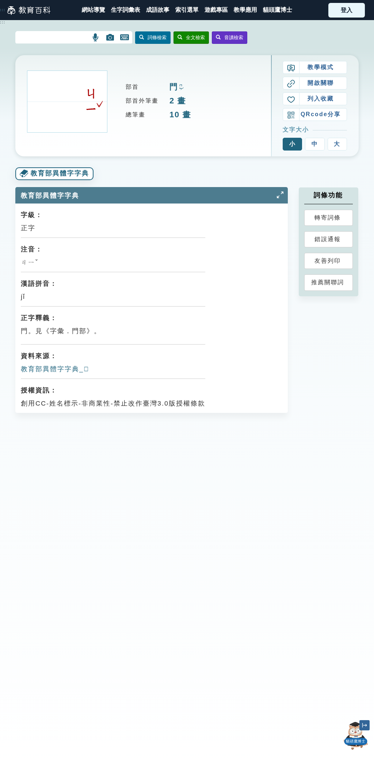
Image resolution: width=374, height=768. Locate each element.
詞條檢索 (157, 37)
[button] (187, 10)
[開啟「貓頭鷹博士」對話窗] (356, 736)
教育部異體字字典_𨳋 (55, 369)
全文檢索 (195, 37)
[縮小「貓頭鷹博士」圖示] (364, 725)
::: (2, 10)
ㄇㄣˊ (180, 87)
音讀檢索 (233, 37)
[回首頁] (28, 10)
